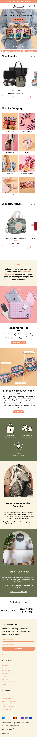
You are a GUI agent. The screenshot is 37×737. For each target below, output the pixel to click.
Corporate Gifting (8, 704)
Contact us (5, 668)
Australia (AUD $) (8, 729)
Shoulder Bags (10, 173)
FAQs (3, 696)
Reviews (4, 676)
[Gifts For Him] (16, 75)
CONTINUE (18, 649)
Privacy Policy (6, 710)
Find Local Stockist (8, 674)
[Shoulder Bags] (10, 163)
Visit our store (6, 671)
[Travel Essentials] (27, 121)
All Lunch (27, 152)
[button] (14, 46)
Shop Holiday (16, 723)
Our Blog (5, 679)
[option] (18, 29)
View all (33, 56)
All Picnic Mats (10, 131)
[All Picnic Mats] (10, 121)
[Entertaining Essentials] (27, 163)
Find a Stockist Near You (18, 591)
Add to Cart (15, 97)
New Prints (5, 725)
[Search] (30, 6)
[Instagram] (6, 654)
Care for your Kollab (9, 701)
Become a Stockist (8, 682)
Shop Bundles (9, 56)
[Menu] (3, 6)
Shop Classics (6, 723)
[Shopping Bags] (10, 142)
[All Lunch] (27, 142)
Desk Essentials (10, 195)
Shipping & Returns (8, 698)
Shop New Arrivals (12, 203)
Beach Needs (27, 195)
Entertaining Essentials (27, 173)
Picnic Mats (25, 723)
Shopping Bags (10, 152)
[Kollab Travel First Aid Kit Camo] (16, 222)
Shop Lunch (18, 411)
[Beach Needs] (27, 185)
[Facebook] (2, 654)
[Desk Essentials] (10, 185)
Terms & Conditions (8, 707)
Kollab (9, 734)
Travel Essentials (27, 131)
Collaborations (14, 725)
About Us (5, 665)
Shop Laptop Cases (18, 342)
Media (4, 685)
